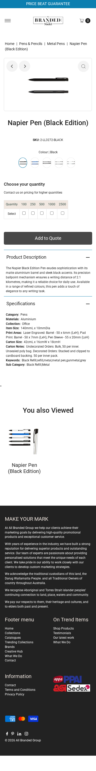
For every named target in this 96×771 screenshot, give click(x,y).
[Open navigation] (8, 20)
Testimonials (62, 633)
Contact (10, 660)
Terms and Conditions (20, 690)
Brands (10, 647)
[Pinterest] (12, 734)
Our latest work (63, 637)
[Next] (24, 66)
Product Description (26, 257)
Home (9, 44)
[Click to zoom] (83, 66)
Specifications (20, 303)
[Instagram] (26, 734)
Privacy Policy (14, 694)
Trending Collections (19, 642)
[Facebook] (7, 734)
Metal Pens (56, 44)
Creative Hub (14, 651)
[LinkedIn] (19, 734)
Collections (12, 633)
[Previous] (12, 66)
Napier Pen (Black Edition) (24, 468)
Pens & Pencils (30, 44)
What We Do (13, 656)
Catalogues (13, 637)
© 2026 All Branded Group (23, 740)
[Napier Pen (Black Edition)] (24, 437)
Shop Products (63, 628)
